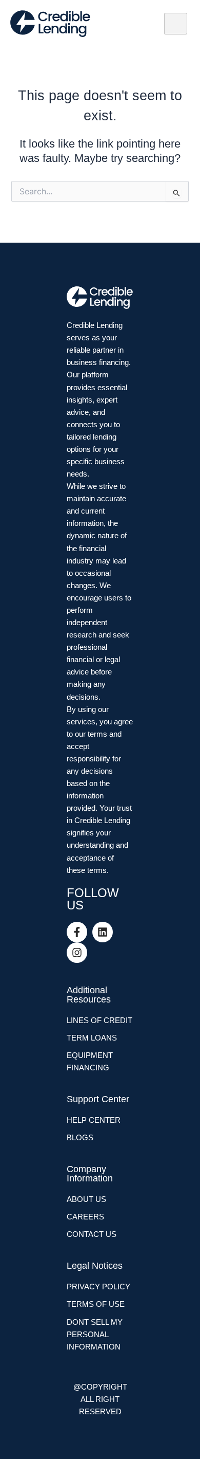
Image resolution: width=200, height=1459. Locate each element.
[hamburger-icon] (175, 23)
